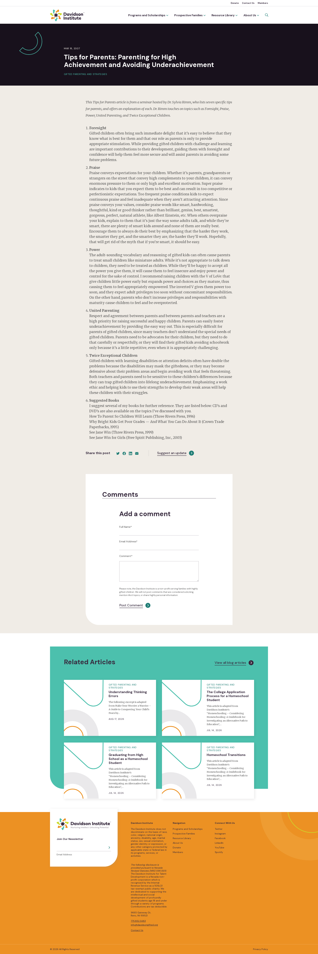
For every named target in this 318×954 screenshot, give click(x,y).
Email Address (64, 854)
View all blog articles (230, 662)
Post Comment (131, 605)
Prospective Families (188, 15)
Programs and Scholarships (146, 15)
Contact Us (248, 3)
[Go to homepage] (67, 15)
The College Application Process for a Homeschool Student (228, 696)
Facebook (220, 838)
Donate (235, 3)
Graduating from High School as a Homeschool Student (128, 759)
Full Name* (125, 527)
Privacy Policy (260, 949)
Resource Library (223, 15)
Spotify (219, 852)
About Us (249, 15)
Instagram (220, 833)
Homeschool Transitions (226, 755)
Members (263, 3)
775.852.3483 (138, 921)
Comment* (125, 556)
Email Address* (128, 541)
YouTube (219, 847)
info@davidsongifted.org (144, 924)
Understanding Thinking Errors (128, 694)
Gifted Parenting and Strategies (85, 74)
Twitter (218, 828)
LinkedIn (219, 842)
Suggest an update (171, 453)
